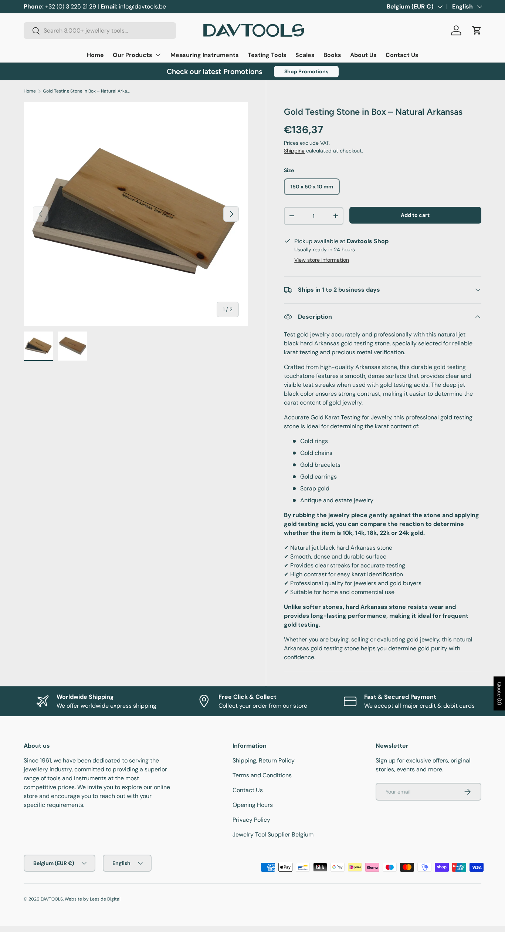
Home (95, 55)
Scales (305, 55)
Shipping (294, 150)
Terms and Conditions (262, 775)
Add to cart (415, 215)
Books (332, 55)
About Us (363, 55)
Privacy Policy (251, 820)
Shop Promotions (306, 71)
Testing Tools (267, 55)
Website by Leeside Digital (93, 899)
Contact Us (402, 55)
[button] (477, 30)
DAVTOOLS (52, 899)
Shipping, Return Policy (264, 760)
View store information (321, 260)
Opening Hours (253, 805)
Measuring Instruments (204, 55)
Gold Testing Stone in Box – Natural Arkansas (87, 91)
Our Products (132, 55)
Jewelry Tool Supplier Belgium (273, 834)
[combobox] (100, 30)
